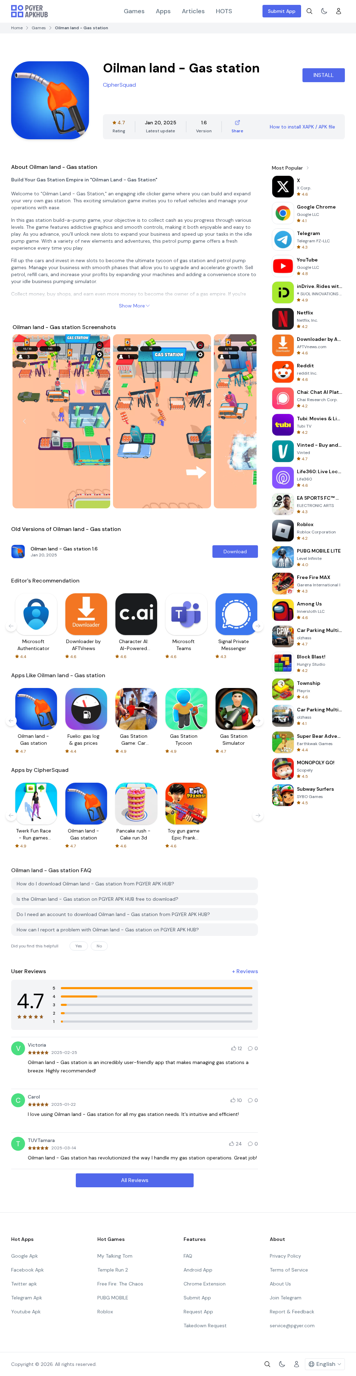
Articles (193, 11)
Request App (198, 1311)
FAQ (188, 1256)
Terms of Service (289, 1270)
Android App (198, 1270)
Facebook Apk (27, 1270)
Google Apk (24, 1256)
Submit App (282, 11)
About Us (280, 1284)
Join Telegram (285, 1298)
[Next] (244, 421)
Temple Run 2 (112, 1270)
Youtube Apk (26, 1311)
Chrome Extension (205, 1284)
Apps (163, 11)
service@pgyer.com (292, 1325)
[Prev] (24, 421)
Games (134, 11)
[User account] (338, 11)
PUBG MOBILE (112, 1298)
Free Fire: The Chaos (120, 1284)
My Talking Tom (114, 1256)
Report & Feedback (292, 1311)
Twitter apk (24, 1284)
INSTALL (324, 75)
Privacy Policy (285, 1256)
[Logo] (29, 11)
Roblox (105, 1311)
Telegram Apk (26, 1298)
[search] (309, 11)
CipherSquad (119, 84)
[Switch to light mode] (324, 11)
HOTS (224, 11)
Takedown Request (205, 1325)
